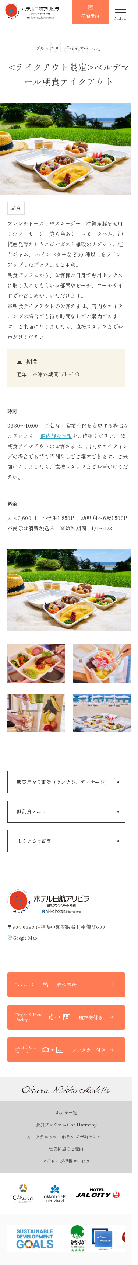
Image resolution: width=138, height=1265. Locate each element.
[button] (31, 12)
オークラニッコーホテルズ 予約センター (66, 1136)
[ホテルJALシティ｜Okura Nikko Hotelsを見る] (98, 1193)
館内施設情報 (56, 435)
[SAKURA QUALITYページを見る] (90, 1238)
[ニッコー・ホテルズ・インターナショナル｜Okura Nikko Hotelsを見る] (55, 1193)
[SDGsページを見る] (35, 1238)
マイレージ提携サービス (66, 1161)
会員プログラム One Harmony (66, 1124)
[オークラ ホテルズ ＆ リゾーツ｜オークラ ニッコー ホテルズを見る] (23, 1193)
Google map (25, 938)
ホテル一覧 (66, 1112)
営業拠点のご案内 (66, 1149)
